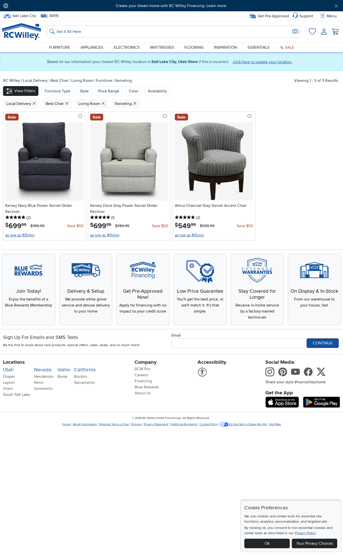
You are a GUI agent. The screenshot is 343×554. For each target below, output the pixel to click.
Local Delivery (36, 80)
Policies (136, 424)
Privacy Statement (156, 424)
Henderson (43, 376)
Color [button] (133, 91)
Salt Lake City (24, 15)
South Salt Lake (16, 394)
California (85, 370)
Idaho (64, 370)
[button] (39, 5)
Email (176, 335)
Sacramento (84, 382)
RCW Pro (142, 369)
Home (66, 424)
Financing (143, 381)
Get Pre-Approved (273, 16)
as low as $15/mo (19, 235)
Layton (9, 382)
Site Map (275, 424)
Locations (14, 362)
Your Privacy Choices (314, 543)
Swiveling (123, 80)
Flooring (193, 47)
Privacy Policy (305, 533)
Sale (289, 47)
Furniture (59, 47)
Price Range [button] (108, 91)
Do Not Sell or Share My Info (248, 424)
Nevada (42, 370)
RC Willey (11, 80)
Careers (141, 375)
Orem (8, 388)
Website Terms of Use (114, 424)
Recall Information (85, 424)
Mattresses (162, 47)
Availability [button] (157, 91)
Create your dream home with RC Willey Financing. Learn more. (171, 5)
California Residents (183, 424)
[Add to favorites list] (80, 116)
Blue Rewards (147, 387)
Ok (267, 543)
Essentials (258, 47)
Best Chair (60, 80)
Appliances (92, 47)
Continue (322, 343)
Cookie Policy (209, 424)
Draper (9, 376)
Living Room (82, 80)
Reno (38, 382)
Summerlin (43, 388)
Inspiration (225, 47)
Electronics (127, 47)
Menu (332, 16)
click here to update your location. (263, 62)
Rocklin (80, 376)
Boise (62, 376)
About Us (143, 393)
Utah (8, 370)
